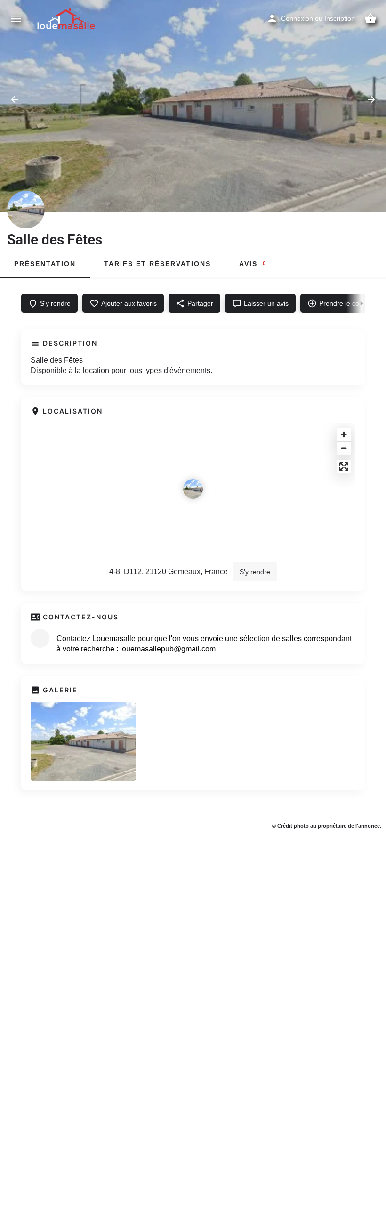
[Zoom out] (344, 448)
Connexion (297, 18)
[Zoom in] (344, 434)
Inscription (339, 18)
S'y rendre (255, 572)
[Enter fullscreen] (344, 466)
